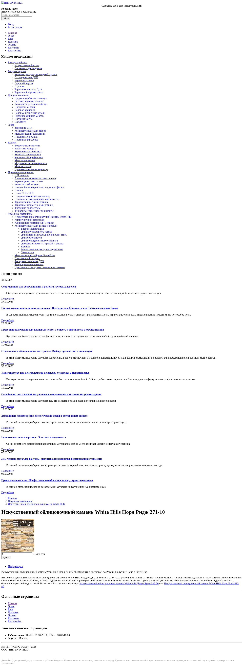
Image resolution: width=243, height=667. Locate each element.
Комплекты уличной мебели (30, 104)
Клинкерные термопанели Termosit (34, 222)
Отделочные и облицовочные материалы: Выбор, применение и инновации (46, 351)
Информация (15, 566)
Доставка (13, 41)
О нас (11, 35)
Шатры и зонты (23, 118)
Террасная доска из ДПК (28, 89)
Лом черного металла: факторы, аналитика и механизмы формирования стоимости (51, 458)
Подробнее (7, 298)
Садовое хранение (25, 110)
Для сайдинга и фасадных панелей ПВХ (44, 234)
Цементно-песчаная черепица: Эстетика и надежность (33, 437)
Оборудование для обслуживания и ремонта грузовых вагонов (38, 286)
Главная (12, 32)
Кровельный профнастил (29, 157)
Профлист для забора (26, 139)
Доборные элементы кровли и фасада (42, 243)
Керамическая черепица (28, 151)
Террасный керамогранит (29, 92)
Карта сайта (14, 50)
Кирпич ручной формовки (29, 219)
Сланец (19, 190)
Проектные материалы (21, 172)
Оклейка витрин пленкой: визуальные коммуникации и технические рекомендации (51, 394)
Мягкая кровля (23, 166)
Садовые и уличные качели (30, 112)
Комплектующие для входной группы (36, 74)
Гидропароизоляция (32, 228)
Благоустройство (17, 62)
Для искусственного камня (36, 231)
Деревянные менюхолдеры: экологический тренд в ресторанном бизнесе (44, 415)
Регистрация (15, 27)
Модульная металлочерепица (31, 163)
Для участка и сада (18, 95)
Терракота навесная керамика (31, 202)
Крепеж (25, 246)
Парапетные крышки (26, 136)
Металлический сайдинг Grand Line (35, 255)
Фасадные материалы (20, 213)
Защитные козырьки (26, 148)
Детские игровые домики (29, 101)
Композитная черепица (28, 154)
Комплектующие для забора (30, 130)
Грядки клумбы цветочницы (31, 98)
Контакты (13, 47)
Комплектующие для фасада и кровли (36, 225)
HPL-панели (22, 175)
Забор (11, 124)
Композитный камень (27, 184)
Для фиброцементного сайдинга (39, 240)
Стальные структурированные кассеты (37, 199)
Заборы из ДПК (23, 127)
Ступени (19, 86)
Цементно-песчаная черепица (31, 169)
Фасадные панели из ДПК (29, 261)
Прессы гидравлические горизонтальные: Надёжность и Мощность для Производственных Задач (59, 308)
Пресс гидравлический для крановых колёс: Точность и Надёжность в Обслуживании (52, 329)
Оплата (12, 44)
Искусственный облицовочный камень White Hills (43, 216)
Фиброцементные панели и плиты (34, 210)
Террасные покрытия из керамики (34, 205)
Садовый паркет (24, 83)
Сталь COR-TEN (24, 193)
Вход (11, 24)
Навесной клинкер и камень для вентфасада (39, 187)
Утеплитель (27, 252)
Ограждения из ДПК (26, 77)
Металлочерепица (25, 160)
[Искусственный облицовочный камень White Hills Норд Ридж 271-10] (17, 550)
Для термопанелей (31, 237)
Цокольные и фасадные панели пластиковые (40, 267)
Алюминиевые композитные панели (35, 178)
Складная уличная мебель (29, 115)
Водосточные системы (27, 145)
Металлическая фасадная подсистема (42, 249)
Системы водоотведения (28, 68)
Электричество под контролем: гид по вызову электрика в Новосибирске (45, 372)
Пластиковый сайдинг (27, 258)
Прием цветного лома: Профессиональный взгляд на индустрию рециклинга (47, 480)
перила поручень (24, 80)
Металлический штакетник (30, 133)
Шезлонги (20, 121)
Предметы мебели (25, 107)
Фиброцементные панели (29, 264)
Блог (10, 38)
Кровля (12, 142)
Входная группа (17, 71)
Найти (6, 18)
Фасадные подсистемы (27, 207)
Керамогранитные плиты (29, 181)
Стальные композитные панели (32, 196)
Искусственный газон (27, 65)
